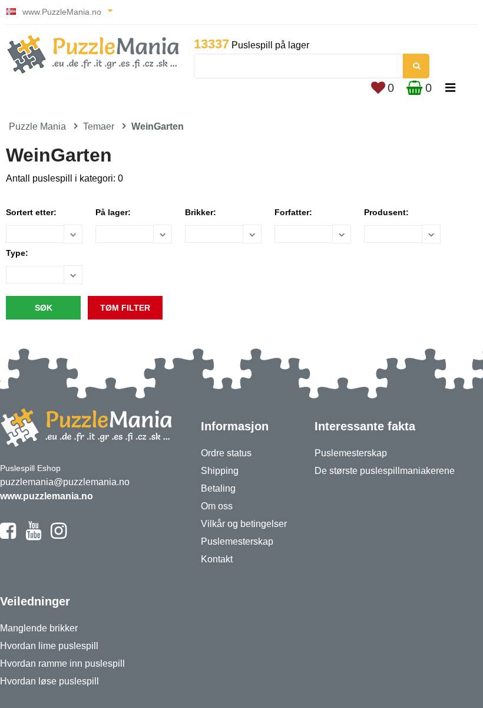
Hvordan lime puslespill (49, 646)
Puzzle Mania (37, 126)
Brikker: (200, 212)
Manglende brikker (39, 628)
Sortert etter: (31, 212)
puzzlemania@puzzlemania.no (65, 482)
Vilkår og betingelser (244, 524)
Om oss (217, 506)
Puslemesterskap (237, 541)
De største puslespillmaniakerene (385, 471)
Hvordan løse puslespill (49, 681)
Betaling (218, 488)
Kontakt (217, 559)
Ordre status (226, 453)
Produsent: (386, 212)
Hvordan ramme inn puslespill (62, 663)
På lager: (113, 212)
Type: (17, 253)
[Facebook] (8, 536)
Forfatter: (293, 212)
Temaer (98, 126)
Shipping (220, 471)
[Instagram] (59, 536)
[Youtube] (33, 536)
